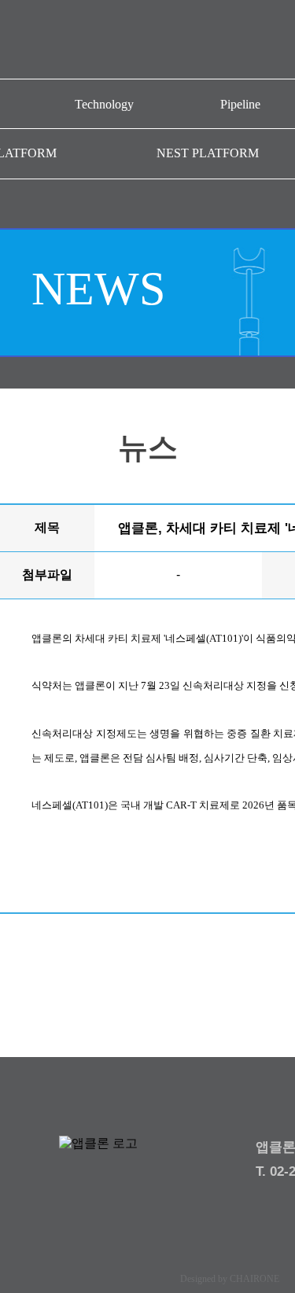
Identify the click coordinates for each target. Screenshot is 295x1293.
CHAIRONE (254, 1278)
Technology (104, 104)
